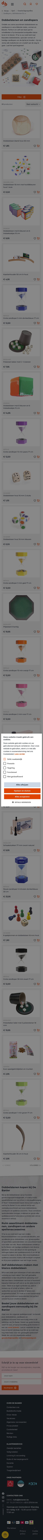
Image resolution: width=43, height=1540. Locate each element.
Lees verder (20, 754)
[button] (21, 802)
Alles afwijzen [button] (22, 785)
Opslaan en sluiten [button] (22, 790)
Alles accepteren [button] (22, 796)
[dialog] (21, 769)
